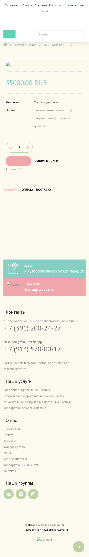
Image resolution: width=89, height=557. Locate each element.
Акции (7, 453)
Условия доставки (46, 102)
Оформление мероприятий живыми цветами (34, 396)
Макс (6, 342)
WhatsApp (35, 342)
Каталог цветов (14, 447)
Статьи (44, 11)
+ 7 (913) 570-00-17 (32, 348)
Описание (11, 190)
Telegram (18, 342)
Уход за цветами (73, 5)
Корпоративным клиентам (21, 465)
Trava (31, 524)
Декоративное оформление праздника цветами (37, 402)
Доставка (40, 5)
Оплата (27, 5)
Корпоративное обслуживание (24, 408)
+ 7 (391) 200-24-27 (32, 327)
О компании (12, 5)
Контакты (55, 5)
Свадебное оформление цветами (27, 390)
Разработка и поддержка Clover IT (46, 529)
